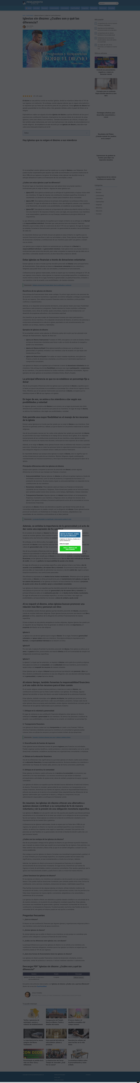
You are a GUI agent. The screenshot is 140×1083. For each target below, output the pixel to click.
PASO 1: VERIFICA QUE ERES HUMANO (70, 548)
